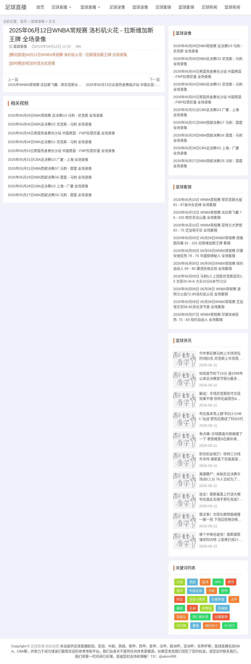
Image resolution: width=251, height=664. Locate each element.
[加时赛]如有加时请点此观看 (32, 63)
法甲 (234, 599)
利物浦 (207, 608)
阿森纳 (222, 608)
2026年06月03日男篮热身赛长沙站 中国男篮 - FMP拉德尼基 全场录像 (61, 151)
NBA (218, 582)
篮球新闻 (232, 7)
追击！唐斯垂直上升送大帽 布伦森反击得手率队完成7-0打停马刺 (220, 499)
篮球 (205, 582)
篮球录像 (140, 7)
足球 (179, 582)
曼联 (179, 608)
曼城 (195, 625)
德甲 (224, 591)
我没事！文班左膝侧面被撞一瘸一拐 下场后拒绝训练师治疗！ (220, 519)
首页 (40, 7)
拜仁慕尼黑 (200, 617)
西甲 (231, 582)
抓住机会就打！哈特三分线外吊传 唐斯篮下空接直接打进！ (220, 459)
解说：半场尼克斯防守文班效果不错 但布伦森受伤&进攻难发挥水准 (219, 399)
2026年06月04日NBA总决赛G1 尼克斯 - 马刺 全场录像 (50, 142)
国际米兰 (211, 625)
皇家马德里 (197, 599)
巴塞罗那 (218, 599)
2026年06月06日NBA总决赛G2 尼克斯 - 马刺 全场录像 (50, 124)
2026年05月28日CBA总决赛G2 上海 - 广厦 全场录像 (48, 186)
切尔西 (181, 625)
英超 (192, 582)
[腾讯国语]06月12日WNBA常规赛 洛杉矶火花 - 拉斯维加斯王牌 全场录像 (68, 55)
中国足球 (195, 591)
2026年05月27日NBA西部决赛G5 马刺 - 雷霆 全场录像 (50, 195)
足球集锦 (163, 7)
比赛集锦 (221, 617)
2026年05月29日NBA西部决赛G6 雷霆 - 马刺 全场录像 (50, 177)
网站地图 (52, 646)
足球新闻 (209, 7)
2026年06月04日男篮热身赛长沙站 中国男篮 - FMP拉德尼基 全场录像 (61, 133)
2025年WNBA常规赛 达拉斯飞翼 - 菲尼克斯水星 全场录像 (52, 85)
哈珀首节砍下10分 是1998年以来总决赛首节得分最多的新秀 (221, 378)
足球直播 (15, 7)
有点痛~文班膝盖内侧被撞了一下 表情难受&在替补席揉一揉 (220, 439)
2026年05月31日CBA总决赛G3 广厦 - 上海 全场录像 (48, 160)
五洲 (192, 608)
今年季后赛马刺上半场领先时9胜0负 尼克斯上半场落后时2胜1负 (220, 358)
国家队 (181, 617)
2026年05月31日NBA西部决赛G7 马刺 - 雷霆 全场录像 (50, 168)
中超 (211, 591)
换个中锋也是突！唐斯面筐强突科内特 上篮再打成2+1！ (219, 539)
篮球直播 (88, 7)
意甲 (179, 591)
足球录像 (117, 7)
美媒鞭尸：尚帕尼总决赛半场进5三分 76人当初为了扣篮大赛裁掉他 (219, 479)
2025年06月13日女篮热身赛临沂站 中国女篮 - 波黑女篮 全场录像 (136, 85)
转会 (179, 599)
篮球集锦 (186, 7)
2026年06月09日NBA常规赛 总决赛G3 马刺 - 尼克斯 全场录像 (55, 115)
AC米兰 (229, 625)
